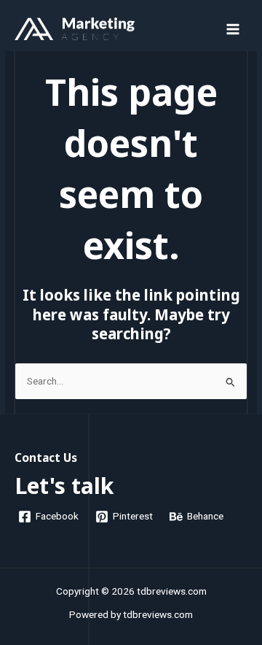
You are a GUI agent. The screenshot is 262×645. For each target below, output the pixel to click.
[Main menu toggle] (233, 29)
